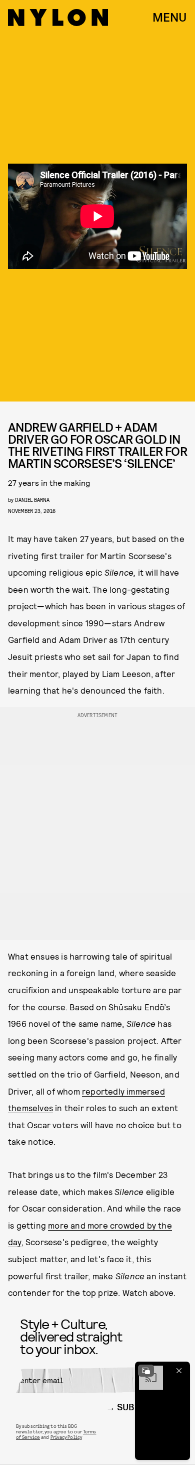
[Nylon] (58, 17)
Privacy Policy (66, 1437)
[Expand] (146, 1371)
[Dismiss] (179, 1371)
